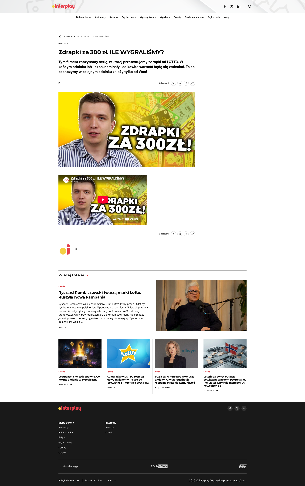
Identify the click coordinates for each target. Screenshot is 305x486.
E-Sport (62, 437)
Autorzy (109, 427)
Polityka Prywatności (69, 480)
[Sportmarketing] (68, 466)
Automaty (63, 427)
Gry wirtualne (65, 442)
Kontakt (109, 432)
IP (59, 83)
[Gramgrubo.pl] (243, 466)
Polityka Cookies (93, 480)
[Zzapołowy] (159, 466)
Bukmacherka (65, 432)
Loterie (69, 36)
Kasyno (62, 447)
